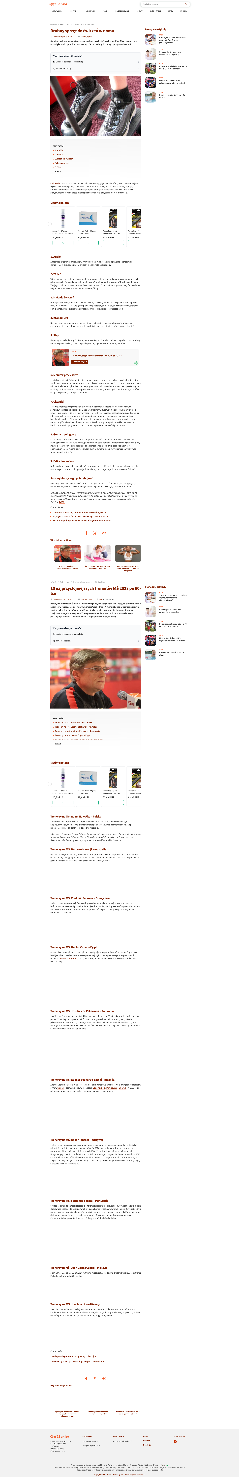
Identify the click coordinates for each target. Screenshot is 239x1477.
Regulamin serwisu (90, 1208)
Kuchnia (183, 11)
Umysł (170, 11)
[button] (86, 533)
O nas (145, 1203)
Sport (68, 24)
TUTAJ (62, 502)
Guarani (122, 976)
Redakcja (147, 1212)
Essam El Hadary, (68, 917)
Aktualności (57, 11)
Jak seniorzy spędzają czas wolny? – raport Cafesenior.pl (77, 1128)
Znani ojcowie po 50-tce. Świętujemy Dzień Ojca (73, 1123)
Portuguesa (111, 976)
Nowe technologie (122, 11)
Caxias (60, 976)
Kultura (140, 11)
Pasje (105, 11)
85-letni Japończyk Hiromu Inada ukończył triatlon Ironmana (82, 520)
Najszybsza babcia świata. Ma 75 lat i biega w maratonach (80, 516)
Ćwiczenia (55, 183)
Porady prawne (89, 11)
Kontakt (146, 1208)
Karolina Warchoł (108, 599)
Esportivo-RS (99, 976)
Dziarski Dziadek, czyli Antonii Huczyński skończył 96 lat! (80, 512)
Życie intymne (155, 11)
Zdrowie (73, 11)
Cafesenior (53, 24)
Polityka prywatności (91, 1213)
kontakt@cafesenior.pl (122, 1208)
